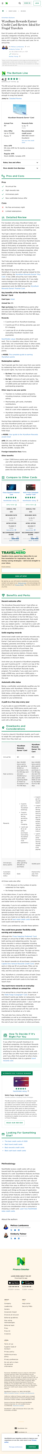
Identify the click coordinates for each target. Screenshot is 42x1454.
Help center (26, 1303)
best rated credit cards (21, 919)
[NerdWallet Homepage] (3, 11)
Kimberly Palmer (14, 49)
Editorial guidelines (11, 1317)
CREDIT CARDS (13, 11)
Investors (7, 1334)
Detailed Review (15, 98)
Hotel (13, 299)
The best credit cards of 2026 (16, 1141)
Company (7, 1303)
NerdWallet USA (22, 1428)
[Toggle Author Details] (25, 46)
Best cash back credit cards (15, 1151)
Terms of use (8, 1344)
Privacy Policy (19, 585)
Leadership (8, 1306)
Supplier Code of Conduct (10, 1348)
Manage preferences (15, 1447)
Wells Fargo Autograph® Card (15, 995)
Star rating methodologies (9, 1321)
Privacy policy (9, 1351)
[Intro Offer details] (10, 136)
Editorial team (9, 1325)
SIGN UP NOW (21, 576)
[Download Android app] (27, 1283)
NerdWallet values (8, 339)
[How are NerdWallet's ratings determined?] (18, 82)
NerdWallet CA (22, 1432)
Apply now (10, 504)
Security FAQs (27, 1306)
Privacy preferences (11, 1359)
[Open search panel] (20, 3)
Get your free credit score (28, 141)
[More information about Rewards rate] (14, 518)
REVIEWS (23, 11)
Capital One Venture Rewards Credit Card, (18, 964)
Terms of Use (22, 583)
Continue (32, 1447)
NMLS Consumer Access (11, 1393)
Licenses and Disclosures (27, 1393)
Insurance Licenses (18, 1405)
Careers (7, 1309)
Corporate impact (10, 1312)
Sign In (27, 3)
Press (6, 1328)
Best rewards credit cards (14, 1147)
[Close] (38, 1436)
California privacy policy (10, 1355)
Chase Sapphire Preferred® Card (24, 936)
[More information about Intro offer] (15, 526)
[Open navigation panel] (2, 3)
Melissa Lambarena (17, 46)
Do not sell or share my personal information (11, 1364)
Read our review (14, 1123)
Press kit (7, 1331)
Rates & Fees (10, 530)
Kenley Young (13, 56)
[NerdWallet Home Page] (7, 3)
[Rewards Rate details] (27, 125)
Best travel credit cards (13, 1144)
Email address (6, 567)
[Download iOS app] (14, 1283)
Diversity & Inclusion (11, 1315)
